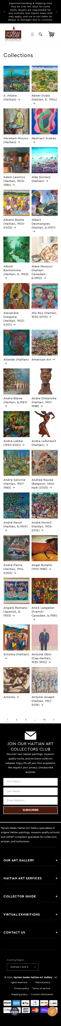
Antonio (9, 697)
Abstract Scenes (44, 138)
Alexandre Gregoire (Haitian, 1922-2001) (14, 318)
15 (44, 719)
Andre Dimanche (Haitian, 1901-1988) (44, 402)
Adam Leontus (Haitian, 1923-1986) (14, 181)
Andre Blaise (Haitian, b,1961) (15, 400)
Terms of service (41, 988)
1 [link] (7, 719)
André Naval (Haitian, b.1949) (15, 524)
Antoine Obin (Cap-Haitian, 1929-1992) (41, 658)
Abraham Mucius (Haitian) (15, 140)
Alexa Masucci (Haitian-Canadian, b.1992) (42, 272)
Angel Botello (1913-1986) (42, 567)
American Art (41, 359)
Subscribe (31, 810)
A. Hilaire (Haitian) (10, 97)
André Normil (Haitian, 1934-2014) (42, 526)
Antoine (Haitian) (16, 654)
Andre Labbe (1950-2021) (13, 443)
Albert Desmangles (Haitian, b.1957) (44, 223)
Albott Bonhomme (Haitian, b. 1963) (16, 270)
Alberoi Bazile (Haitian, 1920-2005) (14, 223)
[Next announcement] (56, 11)
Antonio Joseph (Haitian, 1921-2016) (43, 701)
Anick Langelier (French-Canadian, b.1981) (44, 611)
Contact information (42, 994)
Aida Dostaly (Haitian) (41, 179)
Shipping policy (19, 994)
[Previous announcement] (4, 11)
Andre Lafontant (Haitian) (44, 443)
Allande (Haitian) (16, 359)
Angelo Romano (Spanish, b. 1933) (15, 611)
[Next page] (53, 719)
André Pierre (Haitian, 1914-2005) (13, 569)
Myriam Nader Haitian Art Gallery (33, 977)
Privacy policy (21, 988)
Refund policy (43, 982)
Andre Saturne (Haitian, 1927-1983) (14, 483)
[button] (32, 34)
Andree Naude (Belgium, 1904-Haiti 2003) (43, 483)
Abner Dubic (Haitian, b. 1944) (44, 97)
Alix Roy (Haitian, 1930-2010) (44, 314)
